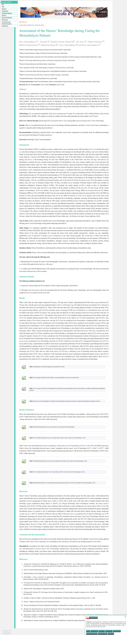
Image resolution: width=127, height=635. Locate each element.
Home (88, 631)
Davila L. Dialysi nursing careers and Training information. (42, 601)
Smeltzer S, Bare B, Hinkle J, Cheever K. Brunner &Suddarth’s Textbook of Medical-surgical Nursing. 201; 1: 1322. (59, 598)
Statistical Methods (7, 13)
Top (3, 4)
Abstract (4, 9)
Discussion (5, 20)
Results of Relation (7, 17)
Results (4, 15)
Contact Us (110, 633)
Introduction (5, 11)
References (5, 26)
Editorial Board (116, 631)
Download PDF (93, 617)
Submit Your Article (102, 633)
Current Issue (109, 631)
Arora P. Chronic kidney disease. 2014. (36, 570)
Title (3, 7)
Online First (101, 631)
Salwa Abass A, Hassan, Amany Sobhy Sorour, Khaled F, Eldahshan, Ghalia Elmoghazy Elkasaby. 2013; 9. (57, 620)
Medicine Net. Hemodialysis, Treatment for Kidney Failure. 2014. (44, 588)
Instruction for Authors (92, 633)
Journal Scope (94, 631)
